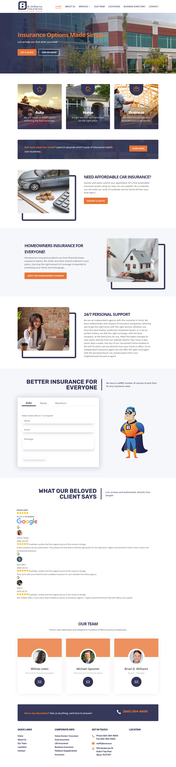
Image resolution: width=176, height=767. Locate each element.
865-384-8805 (110, 735)
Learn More (138, 148)
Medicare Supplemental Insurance (66, 752)
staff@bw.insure (104, 743)
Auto (29, 402)
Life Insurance (61, 743)
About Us (22, 739)
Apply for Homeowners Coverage (46, 275)
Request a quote (96, 201)
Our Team (22, 743)
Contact (21, 750)
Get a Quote (27, 52)
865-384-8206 (108, 739)
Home (43, 403)
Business (60, 403)
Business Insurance (64, 747)
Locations (22, 747)
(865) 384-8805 (135, 711)
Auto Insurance (62, 739)
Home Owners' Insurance (66, 736)
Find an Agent (49, 52)
